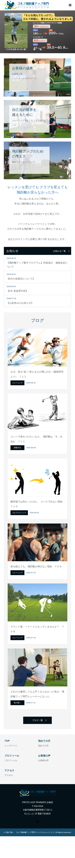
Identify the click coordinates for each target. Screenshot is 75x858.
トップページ (11, 745)
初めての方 (43, 745)
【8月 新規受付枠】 (17, 290)
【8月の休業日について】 (21, 278)
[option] (37, 31)
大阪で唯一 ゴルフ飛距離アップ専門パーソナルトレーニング (29, 832)
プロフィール (11, 760)
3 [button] (41, 49)
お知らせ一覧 (59, 251)
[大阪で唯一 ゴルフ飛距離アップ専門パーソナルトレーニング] (27, 5)
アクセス (9, 775)
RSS (37, 821)
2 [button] (37, 49)
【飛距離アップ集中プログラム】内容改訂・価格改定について (37, 264)
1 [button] (34, 49)
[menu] (70, 5)
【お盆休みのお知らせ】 (20, 302)
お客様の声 (43, 760)
